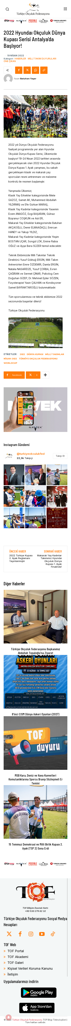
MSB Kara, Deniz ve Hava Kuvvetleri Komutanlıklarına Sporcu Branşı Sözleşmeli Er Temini (36, 779)
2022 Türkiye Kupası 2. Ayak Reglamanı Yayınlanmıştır (21, 558)
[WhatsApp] (35, 70)
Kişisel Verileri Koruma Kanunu (30, 968)
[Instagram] (30, 934)
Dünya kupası (35, 354)
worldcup (10, 363)
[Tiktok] (52, 934)
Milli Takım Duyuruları (42, 59)
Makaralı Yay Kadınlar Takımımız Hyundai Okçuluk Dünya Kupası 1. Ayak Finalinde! (49, 561)
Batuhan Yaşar (28, 78)
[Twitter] (9, 934)
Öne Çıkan (10, 61)
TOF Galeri (15, 963)
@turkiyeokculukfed (31, 453)
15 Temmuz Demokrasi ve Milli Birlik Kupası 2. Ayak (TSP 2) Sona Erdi (35, 846)
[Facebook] (18, 70)
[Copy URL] (44, 70)
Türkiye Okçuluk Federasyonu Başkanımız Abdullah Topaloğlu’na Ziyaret (35, 651)
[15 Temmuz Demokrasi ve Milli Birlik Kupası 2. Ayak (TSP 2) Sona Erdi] (35, 812)
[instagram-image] (14, 474)
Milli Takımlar (54, 354)
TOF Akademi (17, 957)
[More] (45, 375)
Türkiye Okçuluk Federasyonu (38, 358)
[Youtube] (41, 934)
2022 (22, 354)
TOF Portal (15, 951)
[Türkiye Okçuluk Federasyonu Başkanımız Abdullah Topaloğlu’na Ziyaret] (35, 616)
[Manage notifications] (8, 1017)
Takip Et (60, 455)
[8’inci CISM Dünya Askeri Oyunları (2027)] (35, 682)
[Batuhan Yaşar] (9, 78)
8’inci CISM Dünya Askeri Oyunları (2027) (35, 714)
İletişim (12, 974)
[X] (27, 70)
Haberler (20, 59)
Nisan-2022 (10, 358)
